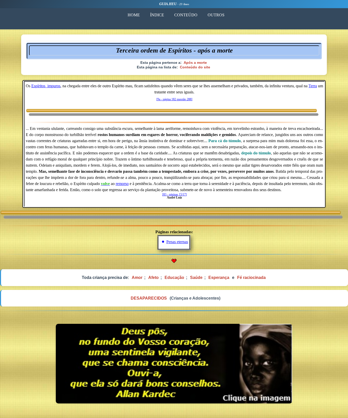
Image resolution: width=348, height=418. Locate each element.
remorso (122, 183)
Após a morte (195, 62)
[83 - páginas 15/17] (174, 194)
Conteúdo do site (195, 67)
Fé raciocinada (251, 277)
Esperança (218, 277)
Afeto (153, 277)
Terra (313, 86)
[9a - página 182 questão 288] (174, 99)
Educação (174, 277)
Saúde (196, 277)
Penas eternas (177, 242)
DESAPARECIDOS (149, 298)
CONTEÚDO (185, 15)
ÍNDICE (157, 15)
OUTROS (216, 15)
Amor (137, 277)
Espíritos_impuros (45, 86)
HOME (134, 15)
